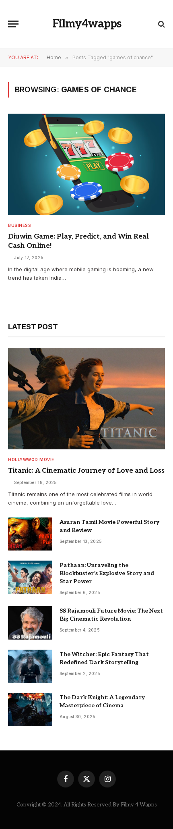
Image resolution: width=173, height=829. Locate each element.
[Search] (161, 24)
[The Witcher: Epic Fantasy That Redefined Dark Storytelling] (30, 666)
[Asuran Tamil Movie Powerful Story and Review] (30, 534)
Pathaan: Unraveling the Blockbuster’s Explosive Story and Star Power (107, 573)
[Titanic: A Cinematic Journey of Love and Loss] (86, 398)
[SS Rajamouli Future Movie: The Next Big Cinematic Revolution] (30, 623)
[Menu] (13, 24)
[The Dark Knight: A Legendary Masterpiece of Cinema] (30, 709)
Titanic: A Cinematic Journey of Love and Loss (86, 471)
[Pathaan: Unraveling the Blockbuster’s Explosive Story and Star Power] (30, 577)
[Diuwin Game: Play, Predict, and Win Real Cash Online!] (86, 164)
